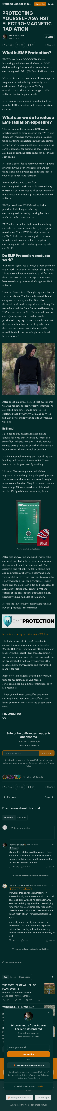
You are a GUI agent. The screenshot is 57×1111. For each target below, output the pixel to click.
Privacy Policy (33, 1078)
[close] (48, 1012)
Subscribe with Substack (30, 1065)
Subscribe (28, 1054)
